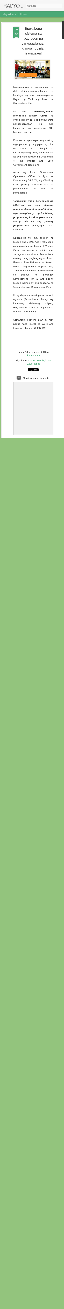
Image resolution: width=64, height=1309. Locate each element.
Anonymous (33, 355)
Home (23, 14)
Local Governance (39, 362)
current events (36, 360)
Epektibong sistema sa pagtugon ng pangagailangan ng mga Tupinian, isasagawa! (33, 41)
